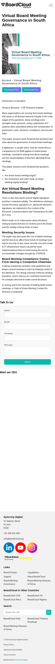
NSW (6, 528)
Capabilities (33, 572)
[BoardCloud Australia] (16, 5)
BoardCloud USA (12, 595)
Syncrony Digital (21, 660)
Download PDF (11, 90)
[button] (48, 612)
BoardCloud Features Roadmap (38, 620)
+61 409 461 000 (12, 533)
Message (8, 345)
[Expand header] (51, 5)
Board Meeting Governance (11, 582)
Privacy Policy (9, 645)
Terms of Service (10, 655)
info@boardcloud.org (14, 539)
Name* (7, 310)
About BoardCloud (36, 576)
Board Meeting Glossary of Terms (39, 582)
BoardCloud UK (35, 595)
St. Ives (7, 524)
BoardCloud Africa (12, 599)
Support (7, 576)
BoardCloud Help (12, 618)
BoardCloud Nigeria (37, 599)
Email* (7, 322)
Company (8, 333)
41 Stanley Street (12, 521)
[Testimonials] (18, 558)
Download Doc (31, 90)
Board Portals (10, 572)
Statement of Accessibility (13, 650)
